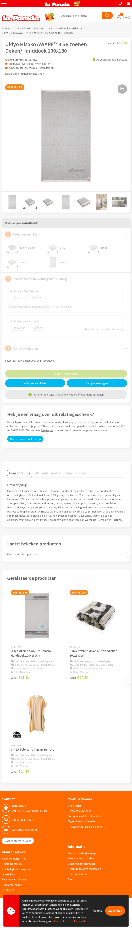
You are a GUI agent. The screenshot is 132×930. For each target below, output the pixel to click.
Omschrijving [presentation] (19, 473)
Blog (70, 879)
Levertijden (8, 874)
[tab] (19, 473)
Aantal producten (22, 348)
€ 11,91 (20, 677)
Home (5, 28)
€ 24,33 (79, 677)
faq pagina (47, 430)
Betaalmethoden (12, 884)
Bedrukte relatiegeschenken (84, 868)
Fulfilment (8, 890)
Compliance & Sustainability (84, 816)
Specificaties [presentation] (76, 473)
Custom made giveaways (82, 853)
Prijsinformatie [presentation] (48, 473)
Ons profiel (74, 805)
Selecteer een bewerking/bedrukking (37, 279)
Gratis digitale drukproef (16, 869)
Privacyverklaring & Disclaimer (85, 826)
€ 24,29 (20, 771)
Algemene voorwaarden (82, 821)
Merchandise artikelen (81, 858)
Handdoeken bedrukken (31, 28)
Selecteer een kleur (24, 234)
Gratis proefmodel (13, 864)
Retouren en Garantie (14, 879)
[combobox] (79, 15)
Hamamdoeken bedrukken (63, 28)
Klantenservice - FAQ (14, 858)
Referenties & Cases (79, 811)
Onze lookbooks (77, 874)
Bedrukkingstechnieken (82, 863)
